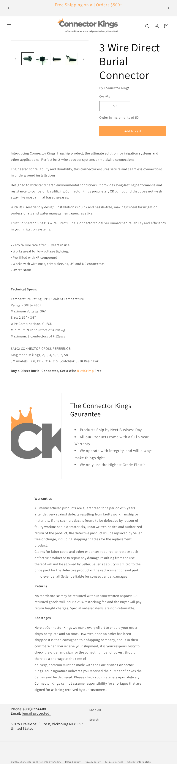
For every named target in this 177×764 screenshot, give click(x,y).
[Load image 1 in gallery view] (27, 59)
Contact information (139, 761)
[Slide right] (83, 58)
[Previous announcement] (8, 8)
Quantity (104, 96)
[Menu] (9, 26)
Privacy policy (93, 761)
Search (94, 719)
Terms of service (114, 761)
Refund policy (73, 761)
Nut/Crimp (85, 371)
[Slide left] (15, 58)
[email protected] (36, 713)
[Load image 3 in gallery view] (57, 59)
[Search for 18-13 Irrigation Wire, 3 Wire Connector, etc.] (147, 26)
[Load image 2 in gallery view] (42, 59)
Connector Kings (29, 761)
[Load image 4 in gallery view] (71, 59)
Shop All (95, 710)
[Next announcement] (168, 8)
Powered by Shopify (50, 761)
